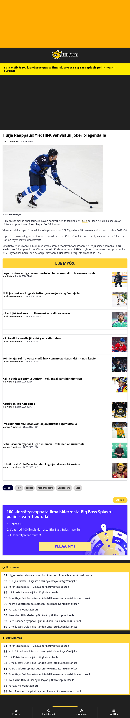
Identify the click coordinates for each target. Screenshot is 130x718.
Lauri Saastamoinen (13, 296)
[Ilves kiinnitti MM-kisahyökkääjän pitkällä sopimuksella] (119, 430)
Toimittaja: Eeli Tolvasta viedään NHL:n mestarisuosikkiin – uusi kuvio (49, 358)
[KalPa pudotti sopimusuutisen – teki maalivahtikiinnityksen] (119, 384)
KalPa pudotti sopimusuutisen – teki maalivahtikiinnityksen (42, 378)
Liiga (77, 487)
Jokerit (29, 487)
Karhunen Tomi (45, 487)
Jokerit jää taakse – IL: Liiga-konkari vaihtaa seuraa (37, 313)
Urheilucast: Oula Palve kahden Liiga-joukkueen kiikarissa (41, 464)
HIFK (18, 487)
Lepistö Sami (64, 487)
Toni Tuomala (10, 141)
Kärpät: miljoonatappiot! (19, 403)
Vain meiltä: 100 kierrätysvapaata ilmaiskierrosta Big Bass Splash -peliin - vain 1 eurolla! (60, 69)
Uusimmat (12, 567)
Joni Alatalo (8, 276)
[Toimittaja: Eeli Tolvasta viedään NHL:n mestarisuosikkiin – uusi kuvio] (119, 364)
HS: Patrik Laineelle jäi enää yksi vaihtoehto (32, 338)
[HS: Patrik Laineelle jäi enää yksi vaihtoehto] (119, 344)
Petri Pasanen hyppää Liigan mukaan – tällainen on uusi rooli (43, 444)
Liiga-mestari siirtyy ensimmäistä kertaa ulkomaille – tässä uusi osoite (49, 273)
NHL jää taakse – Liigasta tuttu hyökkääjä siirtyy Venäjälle (41, 293)
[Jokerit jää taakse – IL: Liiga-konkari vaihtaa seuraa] (119, 319)
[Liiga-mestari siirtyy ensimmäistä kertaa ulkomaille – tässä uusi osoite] (119, 279)
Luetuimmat (14, 638)
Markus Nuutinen (12, 426)
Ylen (85, 221)
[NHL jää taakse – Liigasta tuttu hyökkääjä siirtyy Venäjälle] (119, 299)
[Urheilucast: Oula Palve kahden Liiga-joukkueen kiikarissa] (119, 470)
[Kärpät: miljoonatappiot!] (119, 410)
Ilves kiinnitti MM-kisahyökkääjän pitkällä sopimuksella (40, 424)
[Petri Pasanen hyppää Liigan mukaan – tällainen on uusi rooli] (119, 450)
